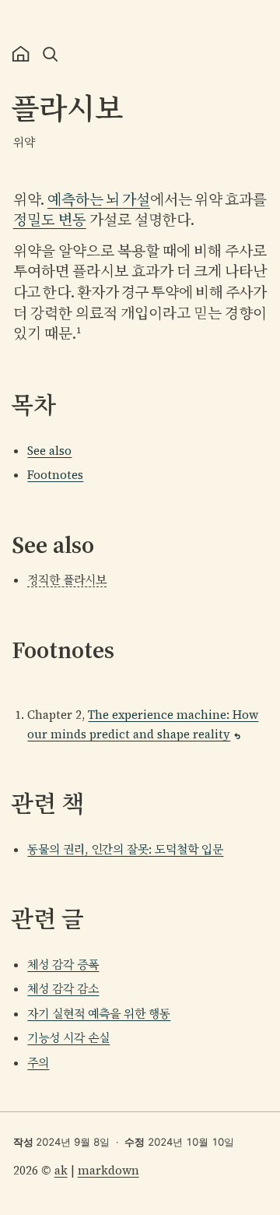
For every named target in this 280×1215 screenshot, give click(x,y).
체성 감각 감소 (63, 989)
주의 (38, 1063)
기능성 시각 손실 (68, 1038)
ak (61, 1170)
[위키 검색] (51, 54)
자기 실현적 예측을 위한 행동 (98, 1013)
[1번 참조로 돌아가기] (237, 736)
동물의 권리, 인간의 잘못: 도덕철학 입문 (125, 849)
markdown (108, 1170)
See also (49, 450)
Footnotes (55, 475)
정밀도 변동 (49, 220)
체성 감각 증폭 (63, 964)
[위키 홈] (20, 54)
